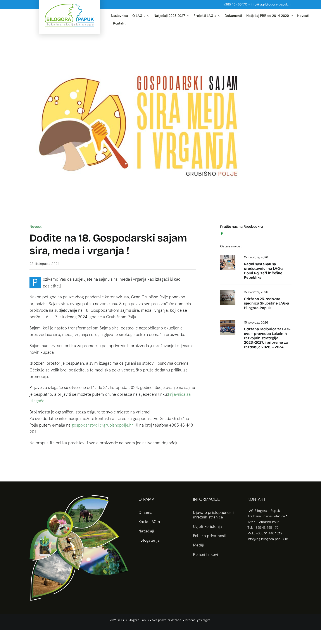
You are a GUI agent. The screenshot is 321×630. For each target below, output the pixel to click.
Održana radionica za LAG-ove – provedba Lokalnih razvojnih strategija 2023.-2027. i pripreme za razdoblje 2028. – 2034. (267, 338)
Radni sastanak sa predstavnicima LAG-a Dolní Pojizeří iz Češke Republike (263, 271)
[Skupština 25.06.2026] (227, 291)
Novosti (35, 226)
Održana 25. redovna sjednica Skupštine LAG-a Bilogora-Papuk (266, 303)
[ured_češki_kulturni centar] (227, 256)
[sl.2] (227, 321)
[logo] (69, 5)
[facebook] (222, 233)
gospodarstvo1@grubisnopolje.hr (102, 425)
